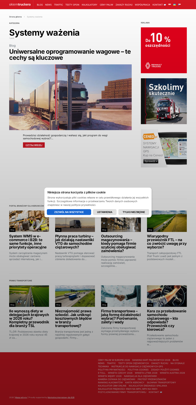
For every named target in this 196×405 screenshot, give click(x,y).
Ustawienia (104, 212)
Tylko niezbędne (134, 212)
